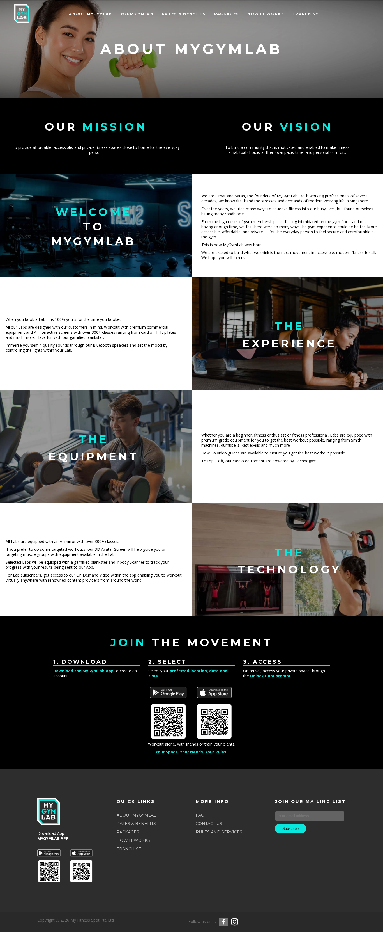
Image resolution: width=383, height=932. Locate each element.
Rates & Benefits (136, 823)
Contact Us (209, 823)
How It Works (133, 840)
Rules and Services (219, 832)
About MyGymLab (137, 815)
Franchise (129, 848)
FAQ (200, 815)
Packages (128, 832)
